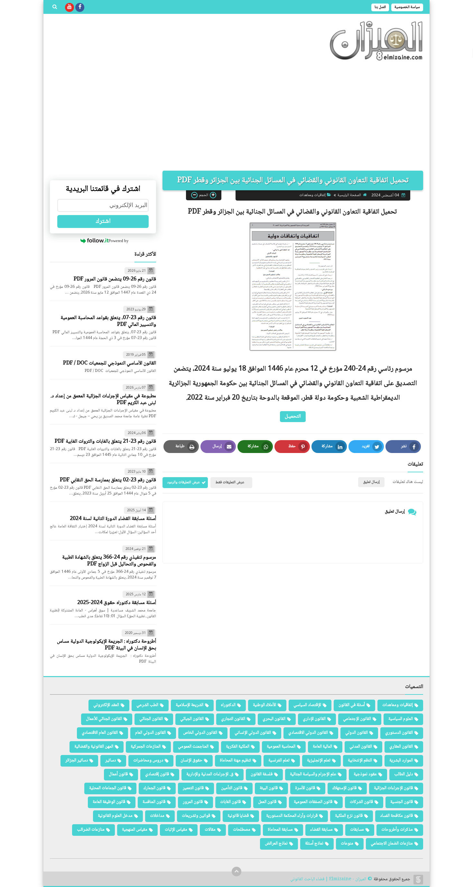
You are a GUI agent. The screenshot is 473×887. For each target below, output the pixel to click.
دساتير (110, 760)
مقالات (210, 830)
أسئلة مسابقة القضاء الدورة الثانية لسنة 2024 (113, 518)
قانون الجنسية (401, 802)
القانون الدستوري (399, 733)
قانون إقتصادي (157, 774)
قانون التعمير (193, 788)
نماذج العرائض (276, 843)
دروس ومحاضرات (148, 760)
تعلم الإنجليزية (318, 760)
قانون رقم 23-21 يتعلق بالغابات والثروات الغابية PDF (105, 441)
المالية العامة (322, 746)
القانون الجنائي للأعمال (104, 719)
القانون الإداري (314, 719)
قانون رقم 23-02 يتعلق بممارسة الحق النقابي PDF (108, 480)
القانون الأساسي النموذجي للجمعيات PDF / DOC (109, 363)
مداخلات (157, 816)
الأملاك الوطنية (264, 705)
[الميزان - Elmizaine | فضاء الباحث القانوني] (376, 40)
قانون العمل (267, 802)
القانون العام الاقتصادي (100, 733)
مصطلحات (241, 830)
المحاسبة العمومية (281, 746)
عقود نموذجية (365, 774)
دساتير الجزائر (76, 760)
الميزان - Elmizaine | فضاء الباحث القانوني (328, 879)
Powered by (118, 240)
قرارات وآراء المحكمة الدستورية (292, 816)
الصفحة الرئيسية (349, 195)
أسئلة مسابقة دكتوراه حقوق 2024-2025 (116, 603)
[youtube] (69, 7)
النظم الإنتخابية (360, 760)
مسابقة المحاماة (280, 830)
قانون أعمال (118, 774)
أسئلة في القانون (352, 705)
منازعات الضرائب (91, 830)
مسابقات (357, 830)
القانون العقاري (401, 746)
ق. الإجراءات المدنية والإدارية (209, 774)
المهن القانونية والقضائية (93, 746)
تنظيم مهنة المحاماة (235, 760)
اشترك (103, 221)
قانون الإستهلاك (344, 788)
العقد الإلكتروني (106, 705)
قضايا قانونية (238, 816)
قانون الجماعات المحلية (107, 788)
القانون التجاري (233, 719)
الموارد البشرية (401, 760)
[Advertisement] (236, 116)
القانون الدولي (356, 733)
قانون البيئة (269, 788)
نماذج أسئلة (314, 843)
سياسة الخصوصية (407, 7)
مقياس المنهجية (134, 830)
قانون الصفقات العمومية (313, 802)
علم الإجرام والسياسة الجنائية (313, 774)
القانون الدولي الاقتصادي (308, 733)
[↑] (236, 871)
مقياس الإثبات (176, 830)
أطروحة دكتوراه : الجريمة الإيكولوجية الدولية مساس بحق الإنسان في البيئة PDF (106, 645)
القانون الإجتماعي (357, 719)
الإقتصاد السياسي (307, 705)
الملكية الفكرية (237, 746)
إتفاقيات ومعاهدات (312, 195)
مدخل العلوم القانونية (115, 816)
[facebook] (79, 7)
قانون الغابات (230, 802)
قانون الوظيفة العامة (109, 802)
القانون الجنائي (151, 719)
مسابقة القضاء (321, 830)
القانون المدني (360, 746)
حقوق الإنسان (191, 760)
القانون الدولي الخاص (200, 733)
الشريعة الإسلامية (189, 705)
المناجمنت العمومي (193, 746)
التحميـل (293, 416)
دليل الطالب (403, 774)
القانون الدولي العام (150, 733)
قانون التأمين (231, 788)
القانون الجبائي (192, 719)
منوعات (347, 843)
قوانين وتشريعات (196, 816)
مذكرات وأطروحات (397, 830)
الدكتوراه (228, 705)
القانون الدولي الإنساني (253, 733)
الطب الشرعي (147, 705)
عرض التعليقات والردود (183, 482)
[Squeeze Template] (418, 879)
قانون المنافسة (154, 802)
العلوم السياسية (400, 719)
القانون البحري (274, 719)
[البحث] (55, 7)
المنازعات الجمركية (146, 746)
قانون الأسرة (305, 788)
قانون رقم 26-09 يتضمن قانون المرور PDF (115, 279)
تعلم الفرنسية (279, 760)
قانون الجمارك (154, 788)
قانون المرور (193, 802)
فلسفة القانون (262, 774)
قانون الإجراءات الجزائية (393, 788)
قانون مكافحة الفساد (396, 816)
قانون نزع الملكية (349, 816)
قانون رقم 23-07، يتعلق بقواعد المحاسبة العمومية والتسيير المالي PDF (108, 321)
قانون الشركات (361, 802)
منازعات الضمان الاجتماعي (392, 843)
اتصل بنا (380, 7)
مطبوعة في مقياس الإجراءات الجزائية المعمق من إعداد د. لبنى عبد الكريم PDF (103, 399)
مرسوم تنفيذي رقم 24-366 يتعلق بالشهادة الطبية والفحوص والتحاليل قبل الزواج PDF (109, 561)
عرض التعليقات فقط (229, 482)
